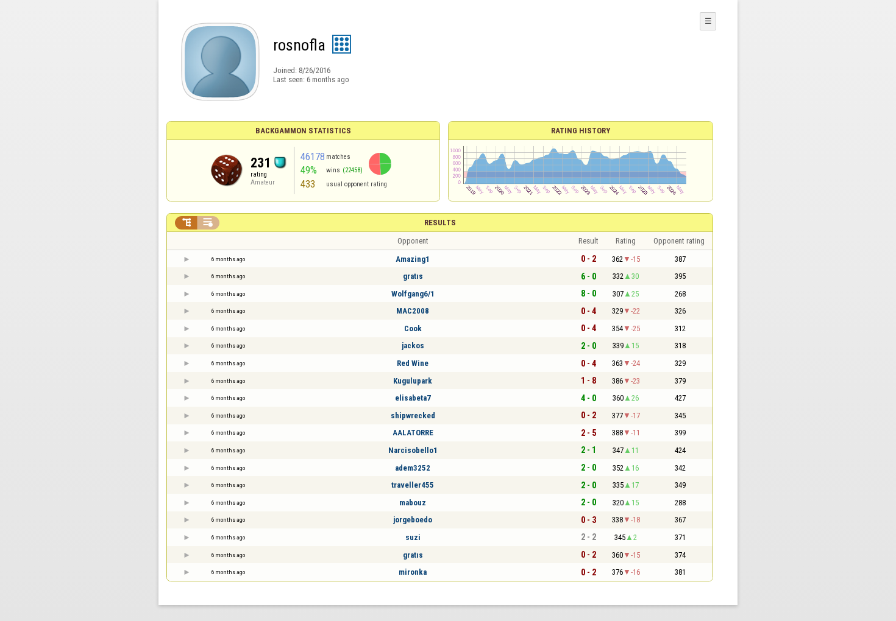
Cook (413, 328)
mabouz (412, 502)
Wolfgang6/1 (413, 293)
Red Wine (412, 363)
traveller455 (412, 484)
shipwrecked (413, 415)
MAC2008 (412, 310)
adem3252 (412, 467)
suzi (413, 537)
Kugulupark (412, 380)
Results (440, 222)
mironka (413, 572)
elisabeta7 (413, 397)
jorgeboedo (412, 519)
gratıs (413, 276)
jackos (413, 345)
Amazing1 (413, 259)
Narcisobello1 (413, 450)
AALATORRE (413, 432)
